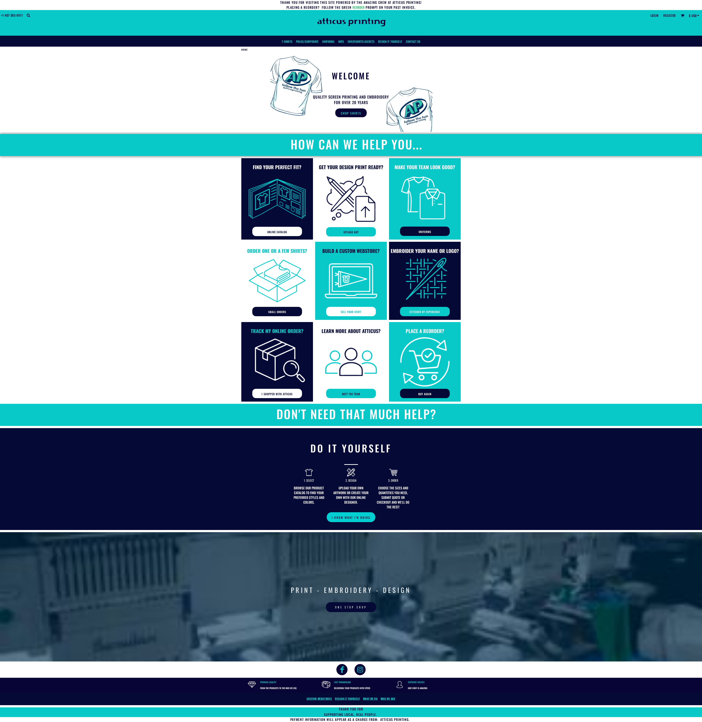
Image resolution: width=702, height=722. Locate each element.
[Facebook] (342, 669)
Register (669, 15)
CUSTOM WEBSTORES (319, 699)
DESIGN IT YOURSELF (347, 699)
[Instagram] (360, 669)
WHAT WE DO (370, 699)
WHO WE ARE (388, 699)
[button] (28, 15)
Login (654, 15)
